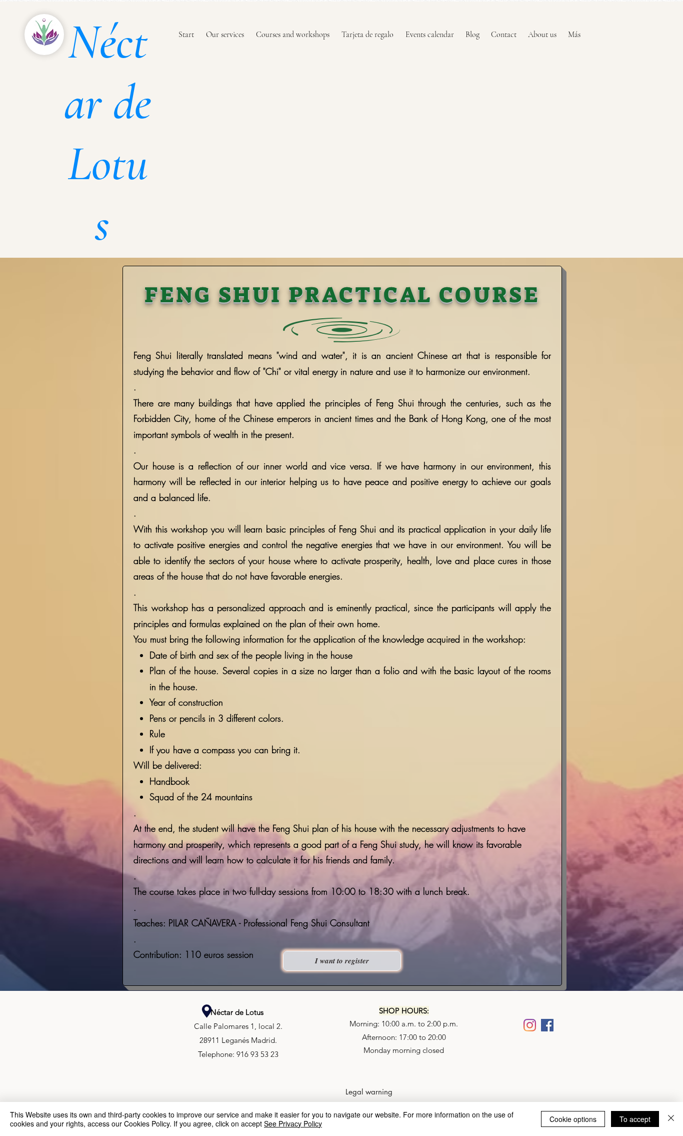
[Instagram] (530, 1025)
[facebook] (547, 1025)
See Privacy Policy (293, 1123)
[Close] (671, 1119)
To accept (635, 1119)
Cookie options (573, 1119)
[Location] (206, 1011)
